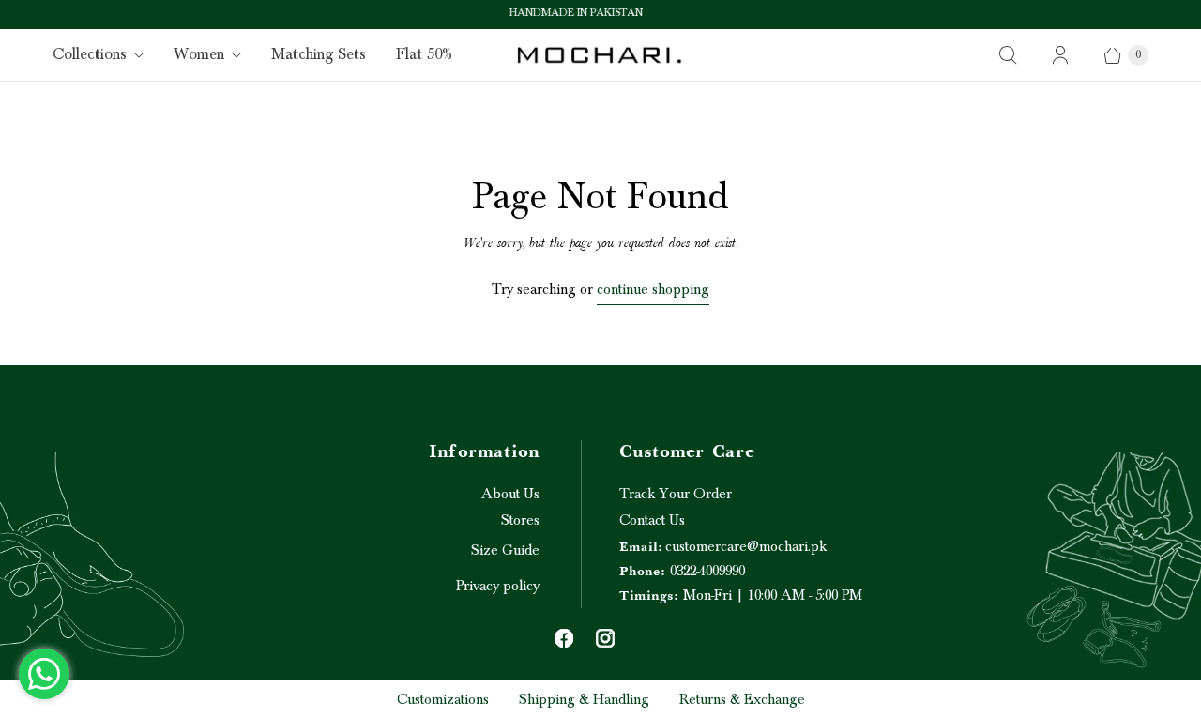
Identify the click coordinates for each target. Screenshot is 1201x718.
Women (199, 54)
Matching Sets (318, 54)
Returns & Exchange (742, 699)
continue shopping (653, 289)
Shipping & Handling (584, 699)
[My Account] (1060, 55)
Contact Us (652, 520)
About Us (510, 493)
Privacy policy (498, 585)
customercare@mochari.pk (723, 546)
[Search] (1007, 55)
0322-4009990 (682, 570)
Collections (90, 54)
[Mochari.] (600, 55)
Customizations (443, 699)
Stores (520, 520)
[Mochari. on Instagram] (605, 638)
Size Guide (505, 550)
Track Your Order (675, 493)
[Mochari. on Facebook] (564, 638)
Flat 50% (424, 54)
